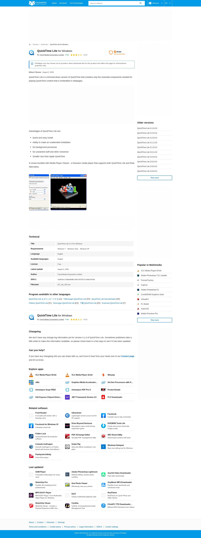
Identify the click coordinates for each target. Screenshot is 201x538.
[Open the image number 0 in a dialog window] (39, 192)
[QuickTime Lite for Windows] (31, 52)
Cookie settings (111, 527)
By (50, 55)
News (54, 3)
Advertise (50, 522)
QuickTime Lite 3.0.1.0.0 (147, 152)
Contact (40, 522)
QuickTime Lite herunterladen (104, 299)
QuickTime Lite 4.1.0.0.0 (147, 128)
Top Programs (76, 3)
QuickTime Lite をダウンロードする (43, 299)
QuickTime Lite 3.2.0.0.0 (147, 138)
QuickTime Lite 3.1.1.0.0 (147, 143)
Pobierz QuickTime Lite (38, 303)
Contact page (127, 356)
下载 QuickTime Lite (88, 303)
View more (155, 178)
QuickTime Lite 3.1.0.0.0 (147, 147)
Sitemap (61, 522)
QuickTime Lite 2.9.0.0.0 (147, 166)
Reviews (63, 3)
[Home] (30, 44)
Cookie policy (55, 527)
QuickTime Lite (54, 50)
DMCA (99, 527)
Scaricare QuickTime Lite (112, 303)
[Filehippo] (37, 3)
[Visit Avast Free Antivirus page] (117, 53)
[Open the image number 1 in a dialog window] (68, 192)
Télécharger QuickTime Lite (74, 299)
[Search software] (140, 3)
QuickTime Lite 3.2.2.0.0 (147, 133)
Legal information (86, 527)
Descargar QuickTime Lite (64, 303)
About (31, 522)
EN (166, 3)
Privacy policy (70, 527)
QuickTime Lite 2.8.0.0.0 (147, 171)
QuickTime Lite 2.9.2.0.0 (147, 162)
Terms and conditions (37, 527)
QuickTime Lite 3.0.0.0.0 (147, 157)
